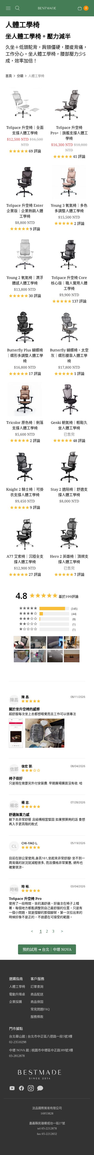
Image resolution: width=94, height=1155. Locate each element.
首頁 (8, 76)
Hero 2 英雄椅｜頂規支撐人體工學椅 (69, 559)
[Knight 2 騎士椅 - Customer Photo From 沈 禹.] (71, 656)
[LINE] (40, 1089)
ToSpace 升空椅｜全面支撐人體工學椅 (25, 130)
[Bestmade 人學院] (47, 8)
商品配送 (37, 994)
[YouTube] (12, 1089)
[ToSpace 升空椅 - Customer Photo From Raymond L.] (55, 656)
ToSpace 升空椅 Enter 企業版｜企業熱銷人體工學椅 (24, 211)
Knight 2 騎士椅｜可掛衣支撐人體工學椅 (25, 492)
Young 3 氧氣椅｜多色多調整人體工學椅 (69, 208)
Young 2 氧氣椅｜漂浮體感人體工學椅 (25, 280)
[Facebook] (21, 1089)
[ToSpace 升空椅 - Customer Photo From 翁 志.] (38, 642)
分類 (20, 76)
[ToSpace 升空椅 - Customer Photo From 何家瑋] (71, 642)
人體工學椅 (17, 986)
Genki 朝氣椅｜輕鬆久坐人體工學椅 (69, 425)
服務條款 (37, 1016)
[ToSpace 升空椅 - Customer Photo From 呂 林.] (38, 656)
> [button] (62, 931)
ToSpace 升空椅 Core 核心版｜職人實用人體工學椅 (69, 283)
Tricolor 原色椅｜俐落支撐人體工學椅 (24, 425)
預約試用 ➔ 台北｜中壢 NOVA (47, 949)
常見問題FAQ (40, 1009)
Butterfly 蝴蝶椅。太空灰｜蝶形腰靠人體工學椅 (69, 355)
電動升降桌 (17, 994)
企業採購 (15, 1002)
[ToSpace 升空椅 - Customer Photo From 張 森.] (21, 656)
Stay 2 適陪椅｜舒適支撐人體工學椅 (69, 492)
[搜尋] (17, 8)
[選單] (8, 8)
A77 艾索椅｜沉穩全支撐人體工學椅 (25, 559)
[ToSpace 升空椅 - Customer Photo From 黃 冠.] (55, 642)
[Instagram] (31, 1089)
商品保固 (37, 1002)
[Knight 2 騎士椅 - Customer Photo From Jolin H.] (21, 642)
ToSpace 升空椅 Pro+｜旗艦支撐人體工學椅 (69, 133)
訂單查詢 (37, 986)
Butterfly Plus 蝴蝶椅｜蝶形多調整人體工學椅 (25, 355)
